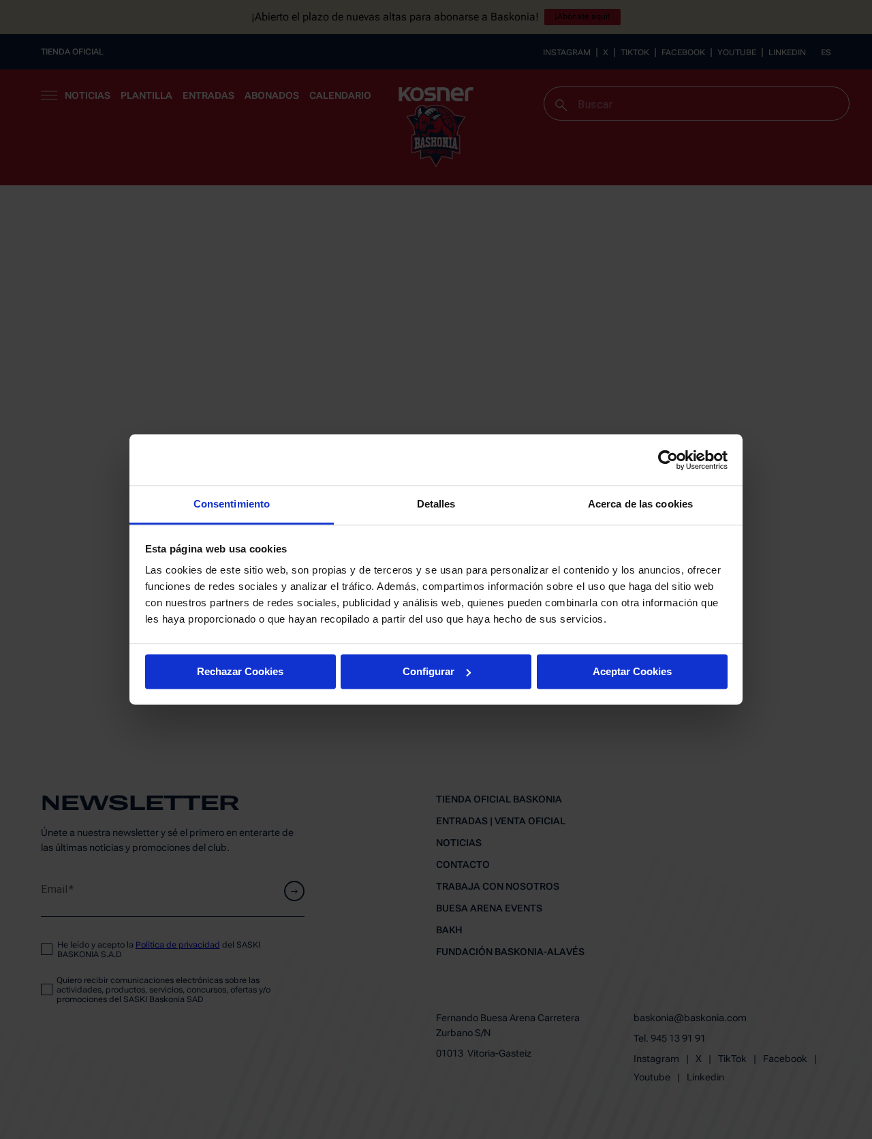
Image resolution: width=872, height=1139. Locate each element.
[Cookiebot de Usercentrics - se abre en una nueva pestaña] (668, 460)
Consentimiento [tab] (231, 504)
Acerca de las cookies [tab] (640, 504)
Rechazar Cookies (240, 671)
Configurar (428, 671)
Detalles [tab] (436, 504)
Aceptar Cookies (632, 671)
